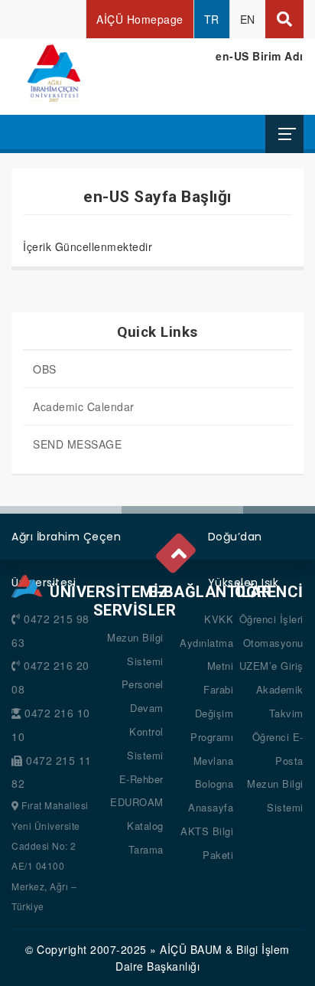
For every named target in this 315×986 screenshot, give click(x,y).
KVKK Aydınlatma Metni (206, 643)
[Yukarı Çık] (177, 549)
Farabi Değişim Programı (211, 713)
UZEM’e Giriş (271, 665)
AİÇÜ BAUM (191, 949)
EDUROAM (137, 802)
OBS (45, 369)
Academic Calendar (84, 406)
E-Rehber (141, 779)
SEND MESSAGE (77, 444)
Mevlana (213, 760)
